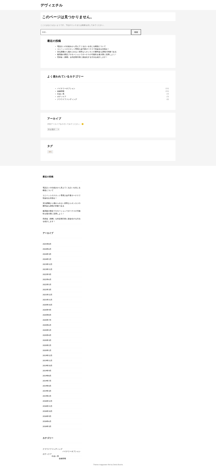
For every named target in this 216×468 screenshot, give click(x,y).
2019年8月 (47, 376)
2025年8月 (47, 244)
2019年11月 (47, 360)
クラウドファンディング (67, 99)
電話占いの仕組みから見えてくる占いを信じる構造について (81, 46)
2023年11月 (47, 269)
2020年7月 (47, 320)
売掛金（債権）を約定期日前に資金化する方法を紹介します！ (82, 57)
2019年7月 (47, 381)
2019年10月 (47, 365)
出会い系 (60, 94)
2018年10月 (47, 411)
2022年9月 (47, 274)
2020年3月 (47, 340)
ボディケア (61, 96)
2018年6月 (47, 421)
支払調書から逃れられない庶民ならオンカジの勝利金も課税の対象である (87, 52)
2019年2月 (47, 396)
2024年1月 (47, 259)
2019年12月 (47, 355)
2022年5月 (47, 284)
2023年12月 (47, 264)
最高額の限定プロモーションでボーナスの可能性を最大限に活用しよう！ (87, 54)
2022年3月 (47, 289)
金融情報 (60, 91)
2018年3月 (47, 426)
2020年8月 (47, 315)
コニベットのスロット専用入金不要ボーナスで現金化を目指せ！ (83, 49)
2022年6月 (47, 279)
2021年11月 (47, 300)
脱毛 (50, 152)
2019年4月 (47, 386)
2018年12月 (47, 401)
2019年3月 (47, 391)
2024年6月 (47, 249)
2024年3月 (47, 254)
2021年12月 (47, 294)
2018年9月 (47, 416)
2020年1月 (47, 350)
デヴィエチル (51, 4)
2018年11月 (47, 406)
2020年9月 (47, 310)
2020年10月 (47, 305)
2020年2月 (47, 345)
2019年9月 (47, 370)
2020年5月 (47, 330)
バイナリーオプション (66, 88)
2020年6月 (47, 325)
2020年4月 (47, 335)
